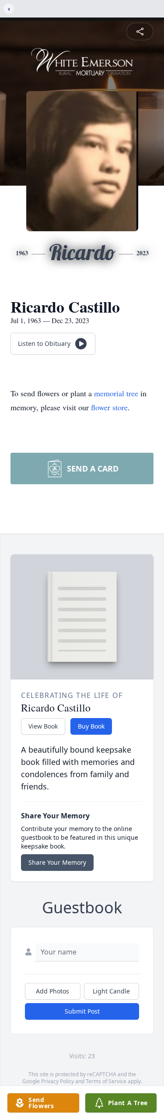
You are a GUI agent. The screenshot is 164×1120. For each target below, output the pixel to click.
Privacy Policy (57, 1081)
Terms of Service (106, 1081)
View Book (43, 726)
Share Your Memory (57, 862)
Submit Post (82, 1011)
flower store (109, 407)
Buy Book (91, 726)
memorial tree (116, 393)
